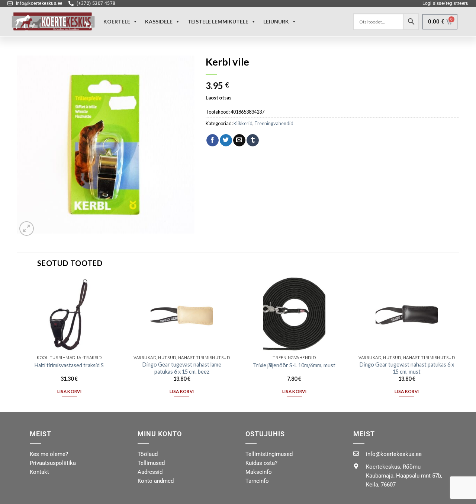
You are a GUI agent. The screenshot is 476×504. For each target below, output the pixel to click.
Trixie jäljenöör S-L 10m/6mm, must (294, 365)
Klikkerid (243, 123)
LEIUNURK (276, 21)
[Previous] (17, 343)
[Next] (458, 343)
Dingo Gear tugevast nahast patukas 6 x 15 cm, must (407, 368)
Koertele (116, 21)
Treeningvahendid (273, 123)
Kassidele (159, 21)
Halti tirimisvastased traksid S (69, 365)
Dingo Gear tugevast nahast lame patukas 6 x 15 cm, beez (181, 368)
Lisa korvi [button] (69, 391)
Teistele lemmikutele (217, 21)
